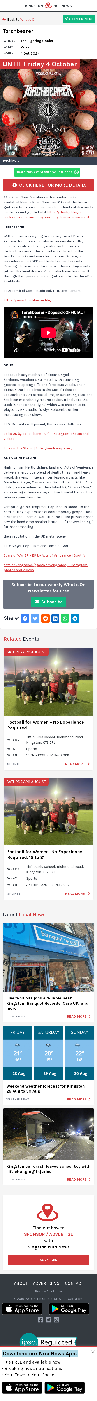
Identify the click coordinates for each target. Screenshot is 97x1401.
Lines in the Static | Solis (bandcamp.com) (38, 448)
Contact (74, 1283)
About (21, 1283)
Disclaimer (54, 1291)
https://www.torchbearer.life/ (28, 300)
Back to (21, 19)
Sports (14, 764)
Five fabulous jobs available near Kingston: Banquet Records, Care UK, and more (47, 1003)
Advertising (46, 1283)
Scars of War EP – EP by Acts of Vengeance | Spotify (44, 555)
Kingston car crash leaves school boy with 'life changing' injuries (48, 1169)
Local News (15, 1016)
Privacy (40, 1291)
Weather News (18, 1099)
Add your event (80, 19)
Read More (75, 764)
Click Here (48, 1260)
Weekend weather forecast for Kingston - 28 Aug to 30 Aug (47, 1089)
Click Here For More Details (52, 185)
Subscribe (51, 601)
